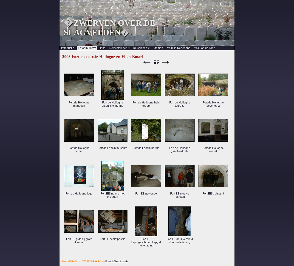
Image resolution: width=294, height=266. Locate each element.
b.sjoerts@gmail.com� (117, 261)
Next (166, 62)
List (156, 62)
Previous (147, 62)
